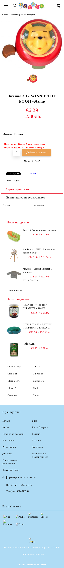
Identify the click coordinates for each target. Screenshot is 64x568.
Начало (5, 15)
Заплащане (37, 447)
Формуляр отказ (11, 470)
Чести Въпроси (40, 427)
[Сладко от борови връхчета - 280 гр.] (14, 311)
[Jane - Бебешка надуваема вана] (14, 236)
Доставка (7, 453)
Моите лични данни (33, 554)
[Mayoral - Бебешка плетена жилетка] (14, 274)
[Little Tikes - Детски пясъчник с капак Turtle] (14, 330)
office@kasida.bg (23, 485)
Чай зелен (29, 344)
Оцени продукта (13, 180)
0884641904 (23, 491)
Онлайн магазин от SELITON (32, 565)
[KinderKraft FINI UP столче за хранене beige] (14, 255)
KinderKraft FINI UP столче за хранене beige (39, 251)
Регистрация (9, 447)
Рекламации (8, 440)
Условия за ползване (13, 434)
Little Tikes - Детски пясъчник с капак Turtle (37, 326)
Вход (34, 421)
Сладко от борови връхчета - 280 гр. (35, 307)
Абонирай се (15, 290)
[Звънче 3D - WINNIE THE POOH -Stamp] (32, 69)
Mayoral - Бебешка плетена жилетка (37, 270)
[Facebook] (6, 498)
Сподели (15, 174)
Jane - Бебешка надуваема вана (39, 230)
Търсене (36, 440)
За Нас (5, 427)
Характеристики (17, 189)
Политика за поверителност (25, 197)
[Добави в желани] (55, 145)
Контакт (36, 434)
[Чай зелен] (14, 349)
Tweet (33, 173)
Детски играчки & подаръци (23, 15)
